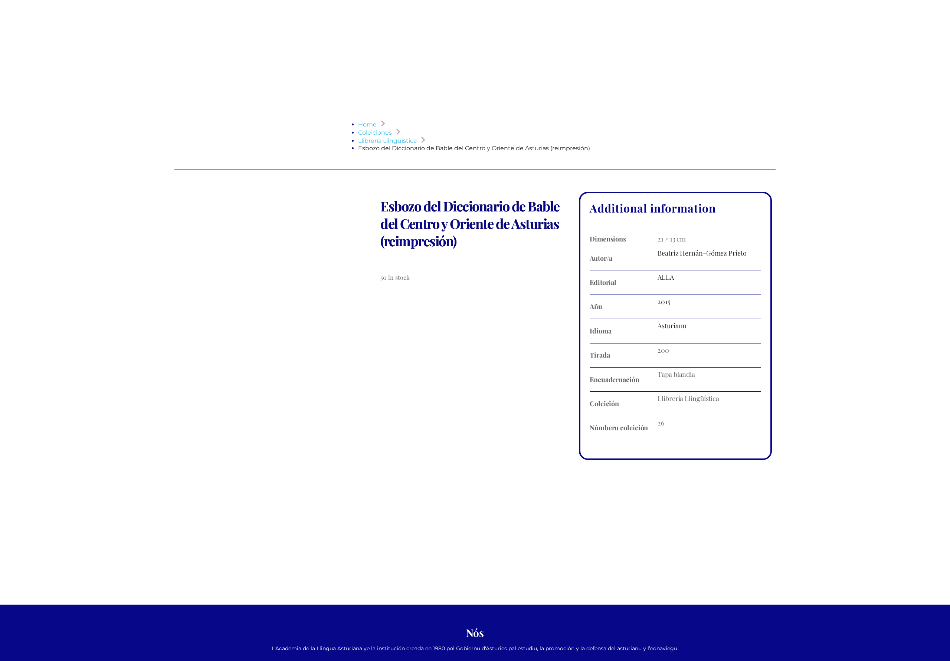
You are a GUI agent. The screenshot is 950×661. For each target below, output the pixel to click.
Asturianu (672, 325)
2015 (664, 301)
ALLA (666, 277)
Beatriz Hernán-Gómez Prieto (702, 253)
